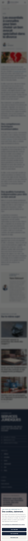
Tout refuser (14, 529)
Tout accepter (14, 533)
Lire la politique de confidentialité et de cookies (13, 524)
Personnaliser (14, 537)
